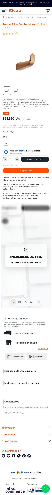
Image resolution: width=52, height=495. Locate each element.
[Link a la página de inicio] (3, 17)
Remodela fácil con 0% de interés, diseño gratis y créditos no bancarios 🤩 (26, 3)
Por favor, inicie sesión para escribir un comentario (26, 407)
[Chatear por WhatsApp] (45, 488)
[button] (6, 143)
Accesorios (41, 17)
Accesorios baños (25, 17)
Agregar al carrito (35, 159)
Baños (11, 17)
